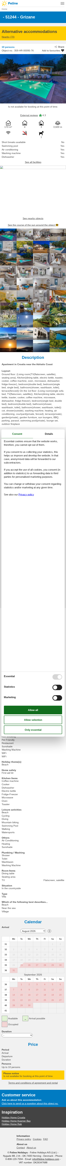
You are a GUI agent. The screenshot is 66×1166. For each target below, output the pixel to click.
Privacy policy (24, 1139)
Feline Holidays (33, 3)
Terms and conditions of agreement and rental (33, 1082)
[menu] (62, 3)
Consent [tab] (17, 433)
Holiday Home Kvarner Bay (16, 1121)
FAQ (45, 1139)
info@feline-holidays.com (45, 1159)
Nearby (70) (8, 36)
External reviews (29, 115)
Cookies (37, 1139)
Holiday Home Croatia (13, 1117)
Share (61, 46)
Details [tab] (49, 433)
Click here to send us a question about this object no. (30, 1103)
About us (31, 1147)
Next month (49, 931)
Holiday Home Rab (12, 1124)
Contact (21, 1147)
